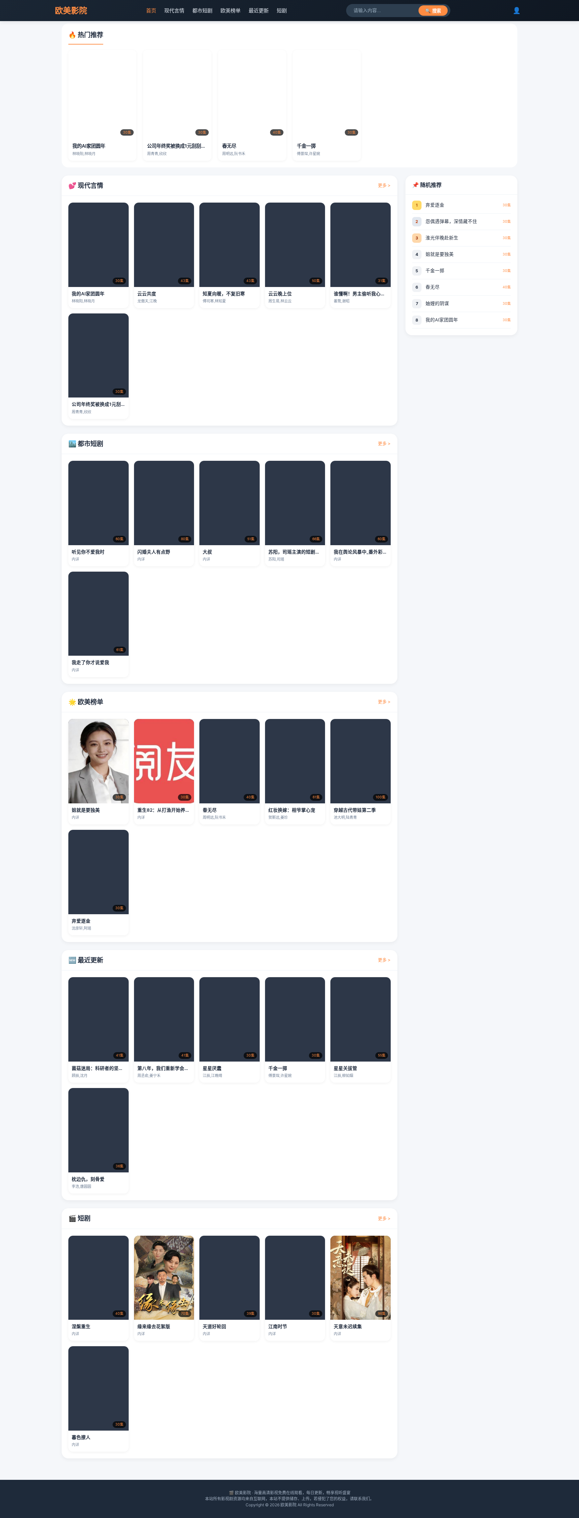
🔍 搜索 (433, 10)
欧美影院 (71, 10)
